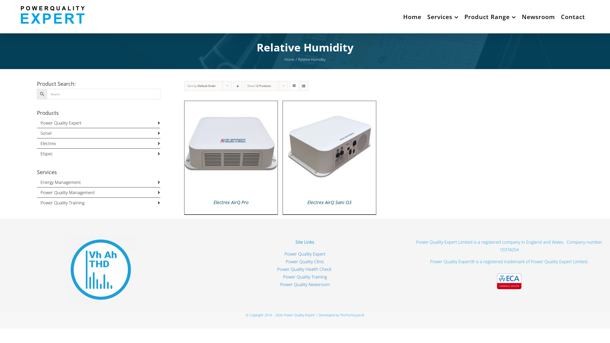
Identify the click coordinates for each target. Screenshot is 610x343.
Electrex (48, 143)
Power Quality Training (62, 203)
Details (231, 149)
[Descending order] (238, 86)
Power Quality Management (68, 192)
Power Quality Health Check (305, 269)
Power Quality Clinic (305, 261)
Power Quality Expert (61, 123)
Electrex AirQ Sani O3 (329, 202)
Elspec (47, 153)
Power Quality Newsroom (305, 284)
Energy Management (61, 182)
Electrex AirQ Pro (231, 202)
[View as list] (303, 86)
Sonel (46, 133)
